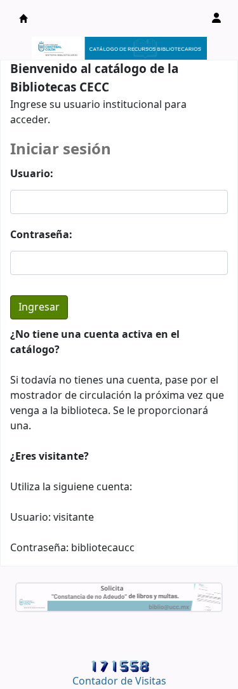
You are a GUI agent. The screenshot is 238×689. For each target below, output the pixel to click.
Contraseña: (41, 235)
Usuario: (31, 174)
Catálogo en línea (23, 18)
